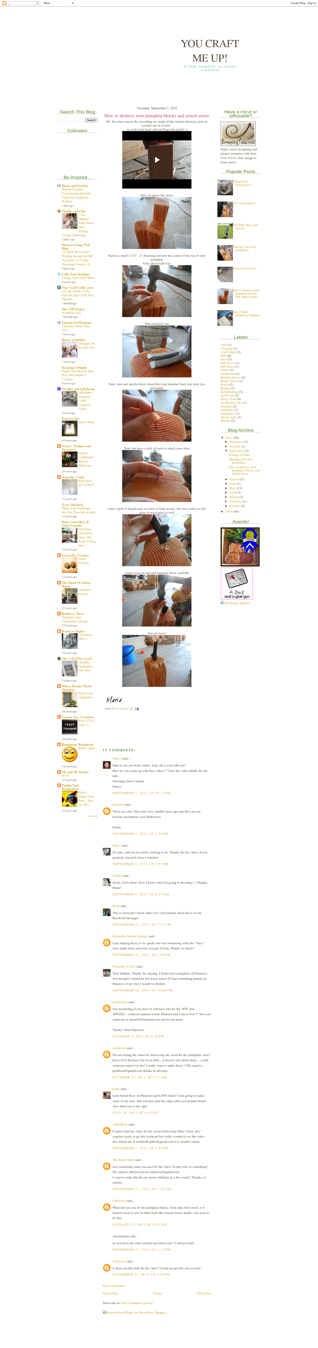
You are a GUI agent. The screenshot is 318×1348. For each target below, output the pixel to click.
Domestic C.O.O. (124, 966)
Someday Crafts (73, 477)
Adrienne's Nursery (85, 592)
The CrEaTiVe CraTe (77, 658)
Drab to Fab (70, 418)
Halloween (228, 373)
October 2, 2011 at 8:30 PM (138, 1036)
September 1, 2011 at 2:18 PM (140, 833)
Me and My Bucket (75, 771)
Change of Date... (241, 454)
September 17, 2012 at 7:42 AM (141, 1189)
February (236, 501)
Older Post (204, 1293)
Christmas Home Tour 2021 (76, 328)
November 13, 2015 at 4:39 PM (141, 1274)
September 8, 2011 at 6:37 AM (140, 894)
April (233, 492)
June (233, 483)
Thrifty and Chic (73, 211)
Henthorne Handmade (77, 744)
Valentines (228, 413)
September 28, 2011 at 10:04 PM (142, 990)
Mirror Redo (86, 422)
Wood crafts (229, 417)
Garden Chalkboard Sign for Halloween (86, 459)
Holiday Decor (231, 377)
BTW (65, 775)
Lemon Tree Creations (78, 717)
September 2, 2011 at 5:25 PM (140, 864)
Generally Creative (75, 555)
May (233, 488)
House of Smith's (74, 339)
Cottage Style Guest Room (78, 278)
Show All (92, 816)
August (235, 479)
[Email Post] (137, 708)
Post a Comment (114, 1285)
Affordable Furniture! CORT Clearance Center (85, 400)
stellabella (119, 1048)
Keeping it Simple (74, 367)
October (235, 446)
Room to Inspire (73, 631)
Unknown (119, 1200)
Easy (224, 359)
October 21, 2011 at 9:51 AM (139, 1077)
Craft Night (228, 352)
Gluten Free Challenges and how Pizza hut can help (78, 510)
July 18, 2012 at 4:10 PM (135, 1112)
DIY (223, 355)
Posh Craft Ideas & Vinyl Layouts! (75, 523)
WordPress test (71, 313)
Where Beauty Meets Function (77, 688)
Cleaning (227, 348)
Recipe (225, 388)
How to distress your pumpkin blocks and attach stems (246, 293)
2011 (229, 437)
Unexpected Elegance (77, 322)
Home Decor (229, 381)
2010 (229, 511)
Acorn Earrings (84, 561)
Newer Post (110, 1293)
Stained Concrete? (244, 268)
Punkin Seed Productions (70, 787)
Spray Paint (228, 399)
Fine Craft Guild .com (77, 287)
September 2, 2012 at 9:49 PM (140, 1148)
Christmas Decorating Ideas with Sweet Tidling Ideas (87, 537)
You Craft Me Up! (210, 50)
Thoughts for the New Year (87, 345)
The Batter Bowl (123, 1159)
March (234, 497)
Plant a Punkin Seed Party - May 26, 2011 (86, 798)
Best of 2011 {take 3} (87, 722)
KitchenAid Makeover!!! (242, 183)
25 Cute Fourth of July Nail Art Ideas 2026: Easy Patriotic (78, 295)
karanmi (118, 804)
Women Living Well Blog (76, 246)
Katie (116, 906)
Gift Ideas (227, 366)
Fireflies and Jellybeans (78, 388)
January (235, 505)
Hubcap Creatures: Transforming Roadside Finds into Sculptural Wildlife (76, 195)
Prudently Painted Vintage (130, 936)
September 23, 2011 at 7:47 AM (141, 924)
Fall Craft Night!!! (244, 203)
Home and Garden (75, 185)
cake (224, 344)
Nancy (116, 758)
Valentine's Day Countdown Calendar (75, 619)
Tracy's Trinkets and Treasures (76, 448)
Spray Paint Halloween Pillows (246, 313)
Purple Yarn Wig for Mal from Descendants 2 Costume (77, 375)
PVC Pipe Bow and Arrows (245, 226)
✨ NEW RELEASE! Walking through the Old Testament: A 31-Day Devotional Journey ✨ (77, 258)
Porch (224, 384)
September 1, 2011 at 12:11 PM (141, 793)
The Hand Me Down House (76, 584)
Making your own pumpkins (244, 248)
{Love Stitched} (72, 504)
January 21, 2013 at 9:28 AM (139, 1224)
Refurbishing (229, 391)
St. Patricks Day (231, 402)
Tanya (116, 845)
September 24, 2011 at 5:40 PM (141, 954)
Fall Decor (227, 363)
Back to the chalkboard (86, 695)
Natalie (117, 875)
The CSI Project (73, 309)
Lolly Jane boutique (76, 274)
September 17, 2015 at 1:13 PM (141, 1249)
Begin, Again (87, 748)
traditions (227, 409)
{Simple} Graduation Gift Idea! (85, 666)
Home (157, 1293)
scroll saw (227, 395)
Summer (226, 406)
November (237, 441)
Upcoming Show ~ (85, 637)
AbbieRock (120, 1124)
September (237, 450)
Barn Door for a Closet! (86, 483)
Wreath (225, 420)
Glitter (225, 370)
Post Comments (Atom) (137, 1303)
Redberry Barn (73, 613)
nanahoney (119, 1002)
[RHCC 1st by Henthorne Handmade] (240, 565)
